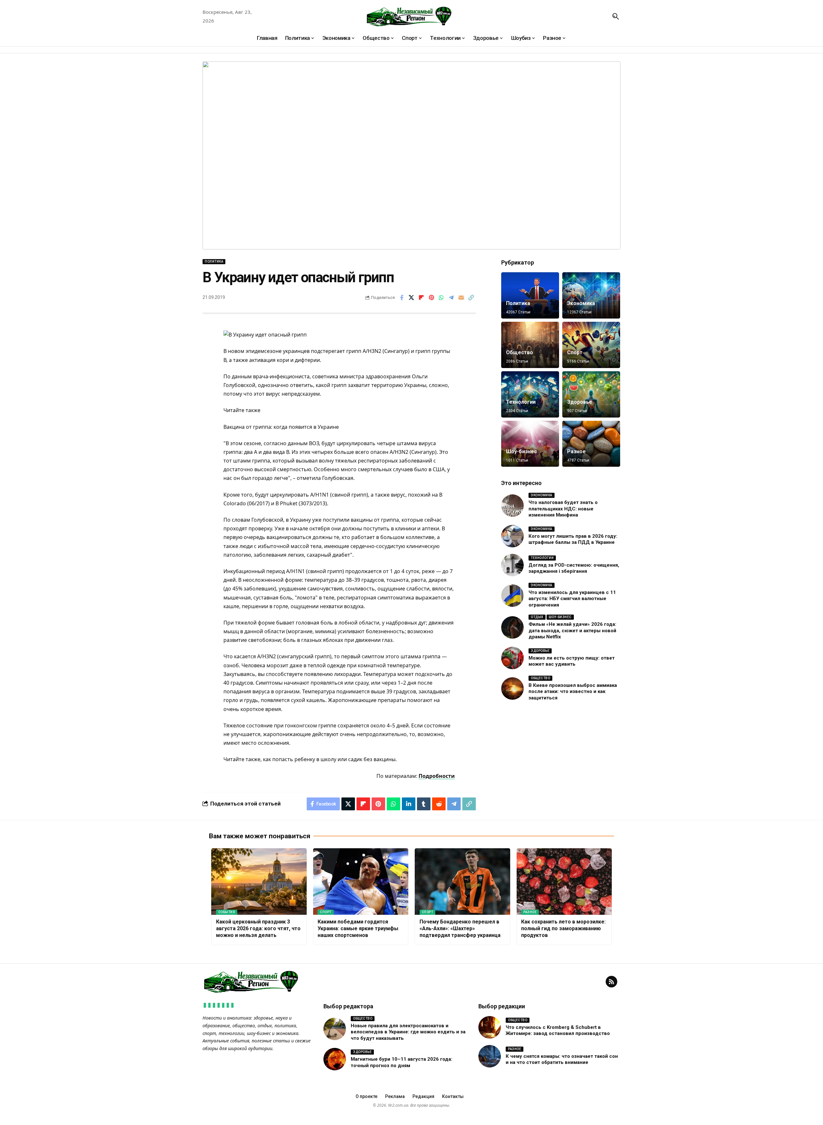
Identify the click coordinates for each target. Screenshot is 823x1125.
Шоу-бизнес (521, 451)
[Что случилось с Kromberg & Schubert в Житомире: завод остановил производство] (489, 1027)
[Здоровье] (591, 394)
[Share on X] (411, 297)
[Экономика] (591, 295)
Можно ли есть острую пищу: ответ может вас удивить (572, 661)
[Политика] (530, 295)
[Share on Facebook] (401, 297)
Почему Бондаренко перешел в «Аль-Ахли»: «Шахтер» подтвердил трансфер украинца (460, 928)
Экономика (581, 303)
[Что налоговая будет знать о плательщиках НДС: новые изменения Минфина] (512, 505)
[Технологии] (530, 394)
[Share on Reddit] (439, 803)
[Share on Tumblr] (423, 803)
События (226, 912)
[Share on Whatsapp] (441, 297)
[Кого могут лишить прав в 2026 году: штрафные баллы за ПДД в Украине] (512, 536)
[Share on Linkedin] (408, 803)
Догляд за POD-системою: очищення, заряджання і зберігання (574, 568)
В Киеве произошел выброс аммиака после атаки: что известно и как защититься (573, 691)
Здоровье (579, 402)
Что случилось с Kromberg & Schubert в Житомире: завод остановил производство (558, 1030)
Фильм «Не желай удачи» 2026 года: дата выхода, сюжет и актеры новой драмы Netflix (572, 630)
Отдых (537, 617)
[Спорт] (591, 345)
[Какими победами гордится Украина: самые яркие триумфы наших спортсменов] (361, 881)
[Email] (461, 297)
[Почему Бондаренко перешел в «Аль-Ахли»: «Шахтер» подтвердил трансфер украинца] (462, 881)
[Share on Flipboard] (421, 297)
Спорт (575, 352)
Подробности (437, 775)
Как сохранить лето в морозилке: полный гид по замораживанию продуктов (563, 928)
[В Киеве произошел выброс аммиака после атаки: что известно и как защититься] (512, 688)
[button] (615, 16)
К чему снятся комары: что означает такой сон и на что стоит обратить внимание (562, 1059)
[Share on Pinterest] (431, 297)
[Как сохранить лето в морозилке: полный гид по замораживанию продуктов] (564, 881)
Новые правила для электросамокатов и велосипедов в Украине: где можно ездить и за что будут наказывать (408, 1032)
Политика (214, 261)
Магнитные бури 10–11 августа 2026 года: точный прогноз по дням (401, 1062)
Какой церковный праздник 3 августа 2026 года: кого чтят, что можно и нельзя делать (258, 928)
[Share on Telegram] (451, 297)
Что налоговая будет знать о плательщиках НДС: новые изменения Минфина (563, 509)
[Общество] (530, 345)
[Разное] (591, 444)
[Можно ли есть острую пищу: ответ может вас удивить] (512, 658)
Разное (576, 451)
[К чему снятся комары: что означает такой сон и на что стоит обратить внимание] (489, 1056)
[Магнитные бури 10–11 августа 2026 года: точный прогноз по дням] (334, 1059)
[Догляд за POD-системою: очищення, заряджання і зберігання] (512, 565)
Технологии (521, 402)
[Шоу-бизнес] (530, 444)
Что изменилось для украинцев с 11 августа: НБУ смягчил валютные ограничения (572, 599)
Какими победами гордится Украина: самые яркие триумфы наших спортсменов (358, 928)
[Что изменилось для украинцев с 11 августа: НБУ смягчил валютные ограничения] (512, 595)
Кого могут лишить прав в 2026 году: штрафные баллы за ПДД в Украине (573, 539)
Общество (519, 352)
